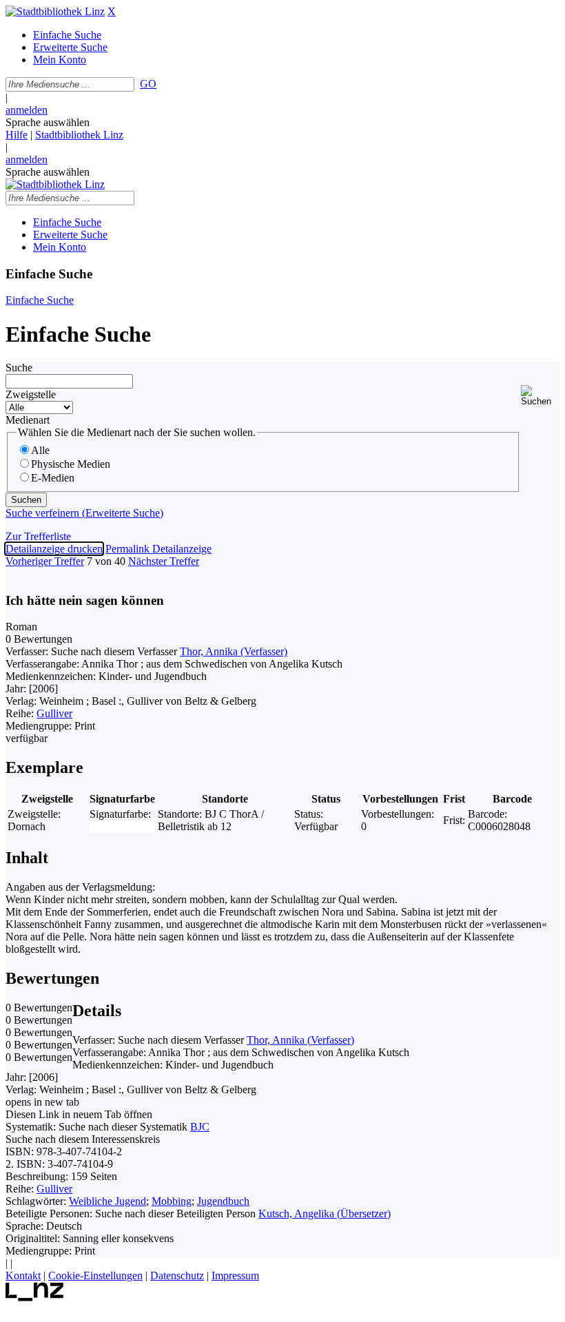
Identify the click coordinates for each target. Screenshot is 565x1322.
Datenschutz (177, 1275)
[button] (540, 395)
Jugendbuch (223, 1201)
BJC (199, 1127)
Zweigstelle (31, 394)
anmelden (27, 110)
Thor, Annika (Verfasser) (233, 651)
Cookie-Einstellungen (95, 1275)
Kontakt (23, 1275)
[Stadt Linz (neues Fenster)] (35, 1297)
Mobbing (172, 1201)
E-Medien (52, 478)
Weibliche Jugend (107, 1201)
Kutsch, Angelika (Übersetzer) (324, 1213)
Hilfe (17, 135)
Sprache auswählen (48, 122)
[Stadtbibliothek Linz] (55, 11)
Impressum (235, 1275)
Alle (40, 450)
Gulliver (54, 713)
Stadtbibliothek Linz (79, 135)
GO (148, 84)
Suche (19, 367)
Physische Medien (70, 464)
